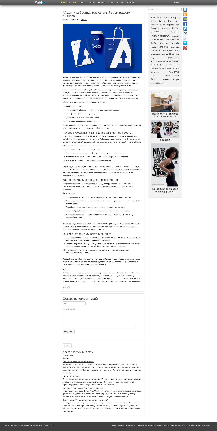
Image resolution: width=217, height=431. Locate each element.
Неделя (83, 2)
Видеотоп (131, 2)
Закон (162, 25)
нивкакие (165, 140)
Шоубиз (165, 79)
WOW (153, 18)
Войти (176, 2)
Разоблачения (174, 61)
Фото (154, 79)
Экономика (155, 83)
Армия (166, 18)
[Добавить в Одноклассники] (185, 14)
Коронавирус (160, 35)
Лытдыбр (174, 43)
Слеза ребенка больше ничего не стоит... (78, 362)
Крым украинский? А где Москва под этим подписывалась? (85, 400)
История (175, 28)
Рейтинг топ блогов (118, 425)
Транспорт (155, 76)
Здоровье (170, 25)
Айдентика (67, 77)
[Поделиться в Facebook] (185, 24)
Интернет (155, 28)
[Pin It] (185, 48)
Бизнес (153, 21)
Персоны (164, 54)
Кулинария (174, 39)
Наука (177, 47)
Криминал (165, 40)
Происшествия (173, 58)
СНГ (170, 65)
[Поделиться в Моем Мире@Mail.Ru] (185, 19)
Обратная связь (24, 425)
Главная (6, 425)
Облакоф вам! (68, 355)
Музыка (172, 47)
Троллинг (166, 76)
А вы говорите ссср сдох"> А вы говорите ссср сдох (83, 388)
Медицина (155, 47)
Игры (177, 25)
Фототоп (120, 2)
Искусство (165, 28)
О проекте (14, 425)
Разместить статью (68, 2)
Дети (170, 21)
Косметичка (156, 39)
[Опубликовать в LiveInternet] (185, 38)
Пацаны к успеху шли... (72, 376)
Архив (111, 2)
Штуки (176, 79)
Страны (168, 68)
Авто (159, 17)
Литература (164, 43)
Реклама (84, 20)
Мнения (164, 46)
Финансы (176, 76)
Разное (165, 61)
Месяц (92, 2)
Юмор (162, 83)
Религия (163, 65)
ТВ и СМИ (175, 68)
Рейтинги (101, 2)
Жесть (177, 21)
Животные (154, 25)
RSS (53, 425)
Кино (165, 32)
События (154, 68)
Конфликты (175, 32)
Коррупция (175, 36)
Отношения (155, 54)
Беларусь (175, 17)
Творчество (155, 72)
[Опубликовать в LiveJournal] (185, 33)
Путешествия (156, 61)
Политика (174, 54)
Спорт (161, 68)
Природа (154, 58)
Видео (162, 21)
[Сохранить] (64, 287)
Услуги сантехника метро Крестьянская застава (165, 115)
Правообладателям (37, 425)
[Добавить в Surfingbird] (185, 43)
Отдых (176, 51)
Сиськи (176, 65)
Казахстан (155, 32)
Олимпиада (167, 51)
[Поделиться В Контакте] (185, 10)
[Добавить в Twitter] (185, 29)
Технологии (173, 71)
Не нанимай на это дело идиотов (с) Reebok (165, 190)
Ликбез (154, 43)
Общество (156, 50)
